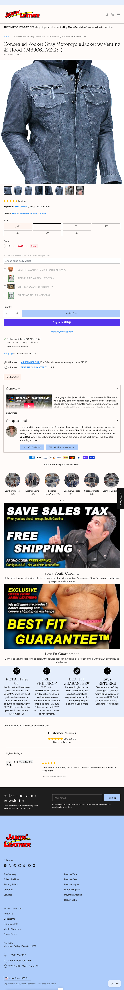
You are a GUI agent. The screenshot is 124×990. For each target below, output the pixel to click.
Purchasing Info (72, 900)
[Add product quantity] (17, 313)
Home (6, 36)
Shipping (8, 353)
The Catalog (10, 885)
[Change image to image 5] (49, 190)
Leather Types (71, 885)
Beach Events (10, 945)
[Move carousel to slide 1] (60, 500)
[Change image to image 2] (18, 190)
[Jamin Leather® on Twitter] (10, 877)
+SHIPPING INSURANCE (30, 295)
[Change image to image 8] (80, 190)
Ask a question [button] (62, 751)
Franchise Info (11, 935)
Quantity (8, 307)
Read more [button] (47, 782)
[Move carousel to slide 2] (63, 500)
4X (47, 233)
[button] (11, 201)
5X (76, 233)
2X (106, 226)
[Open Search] (106, 14)
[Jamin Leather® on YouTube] (29, 877)
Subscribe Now (11, 890)
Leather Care (70, 890)
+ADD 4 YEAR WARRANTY (31, 278)
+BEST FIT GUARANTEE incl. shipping (37, 269)
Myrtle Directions (12, 940)
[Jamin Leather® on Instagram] (19, 877)
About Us (8, 925)
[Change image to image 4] (38, 190)
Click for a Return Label (107, 703)
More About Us (16, 713)
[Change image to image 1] (8, 190)
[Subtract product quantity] (6, 313)
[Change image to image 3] (28, 190)
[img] (49, 774)
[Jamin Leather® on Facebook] (5, 877)
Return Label (70, 911)
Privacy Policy (11, 895)
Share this (14, 377)
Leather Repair (71, 895)
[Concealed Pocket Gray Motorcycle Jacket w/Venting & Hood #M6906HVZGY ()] (62, 122)
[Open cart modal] (112, 14)
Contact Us (9, 930)
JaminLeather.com (13, 919)
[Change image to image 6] (59, 190)
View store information (17, 346)
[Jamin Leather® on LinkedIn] (34, 877)
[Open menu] (118, 14)
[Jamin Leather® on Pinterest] (15, 877)
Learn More (82, 703)
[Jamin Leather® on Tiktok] (24, 877)
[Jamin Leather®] (22, 14)
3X (17, 233)
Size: (7, 220)
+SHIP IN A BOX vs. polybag (31, 286)
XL (76, 226)
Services (8, 906)
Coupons (8, 900)
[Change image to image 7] (69, 190)
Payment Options (73, 906)
